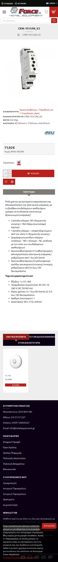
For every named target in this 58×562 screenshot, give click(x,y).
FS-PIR (8, 376)
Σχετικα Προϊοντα (16, 337)
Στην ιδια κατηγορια (29, 343)
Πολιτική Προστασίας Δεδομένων (19, 557)
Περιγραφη (29, 192)
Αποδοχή (49, 525)
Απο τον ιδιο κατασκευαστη (42, 337)
